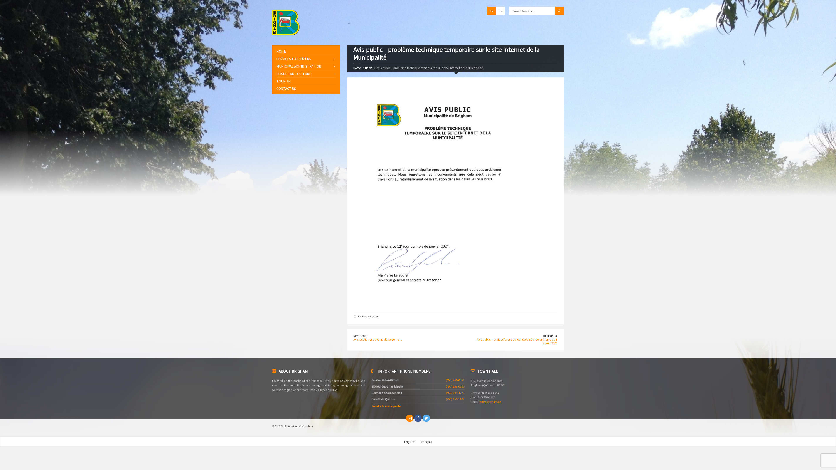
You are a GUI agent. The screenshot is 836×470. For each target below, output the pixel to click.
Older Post (550, 335)
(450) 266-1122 (455, 399)
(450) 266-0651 (455, 380)
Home (357, 68)
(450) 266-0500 (455, 386)
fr (500, 11)
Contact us (286, 88)
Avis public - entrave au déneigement (377, 339)
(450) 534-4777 (455, 393)
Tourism (283, 81)
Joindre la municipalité (386, 406)
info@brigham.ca (490, 402)
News (368, 68)
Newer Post (360, 335)
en (491, 11)
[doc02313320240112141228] (439, 304)
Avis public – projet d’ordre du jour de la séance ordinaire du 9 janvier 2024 (517, 341)
